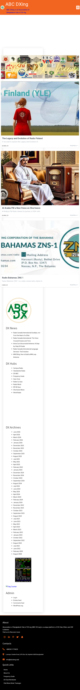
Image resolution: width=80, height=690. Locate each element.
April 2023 (16, 527)
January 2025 (17, 470)
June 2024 (16, 489)
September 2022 (18, 540)
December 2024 (18, 473)
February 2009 (18, 551)
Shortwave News (18, 390)
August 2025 (17, 456)
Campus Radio (18, 368)
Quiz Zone (16, 379)
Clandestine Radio (19, 371)
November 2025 (18, 448)
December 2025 (18, 445)
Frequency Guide (18, 376)
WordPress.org (18, 606)
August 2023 (17, 516)
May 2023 (16, 524)
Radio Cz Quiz (17, 382)
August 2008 (17, 554)
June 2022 (16, 548)
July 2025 (16, 459)
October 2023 (17, 510)
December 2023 (18, 505)
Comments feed (18, 603)
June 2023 (16, 521)
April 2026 (16, 434)
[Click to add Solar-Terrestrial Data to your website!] (23, 581)
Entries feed (17, 600)
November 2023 (18, 508)
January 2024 (17, 502)
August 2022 (17, 543)
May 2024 (16, 491)
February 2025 (18, 467)
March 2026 (17, 437)
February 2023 (18, 532)
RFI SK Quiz (17, 387)
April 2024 (16, 494)
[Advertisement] (40, 30)
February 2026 (18, 440)
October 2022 (17, 538)
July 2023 (16, 519)
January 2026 (17, 443)
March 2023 (17, 529)
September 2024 (18, 481)
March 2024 (17, 497)
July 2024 (16, 486)
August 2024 (17, 483)
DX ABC (15, 373)
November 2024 (18, 475)
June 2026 (16, 432)
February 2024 (18, 500)
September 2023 (18, 513)
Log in (15, 597)
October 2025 (17, 451)
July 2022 (16, 546)
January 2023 (17, 535)
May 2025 (16, 462)
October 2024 (17, 478)
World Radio (17, 392)
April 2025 (16, 464)
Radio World (17, 384)
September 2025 (18, 453)
